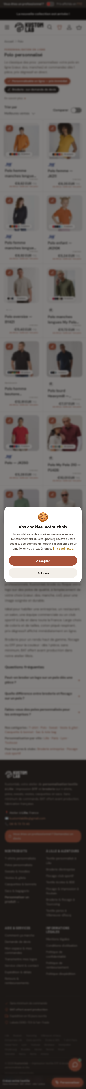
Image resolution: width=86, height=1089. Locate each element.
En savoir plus (63, 548)
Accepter (43, 561)
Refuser (43, 573)
